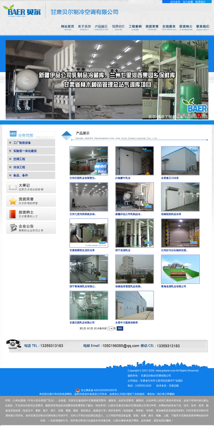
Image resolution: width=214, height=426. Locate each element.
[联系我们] (203, 34)
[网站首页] (67, 34)
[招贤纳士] (186, 34)
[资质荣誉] (152, 34)
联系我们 (200, 1)
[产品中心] (101, 34)
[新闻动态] (118, 34)
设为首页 (175, 1)
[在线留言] (169, 34)
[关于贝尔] (84, 34)
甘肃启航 (174, 385)
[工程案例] (135, 34)
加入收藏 (188, 1)
